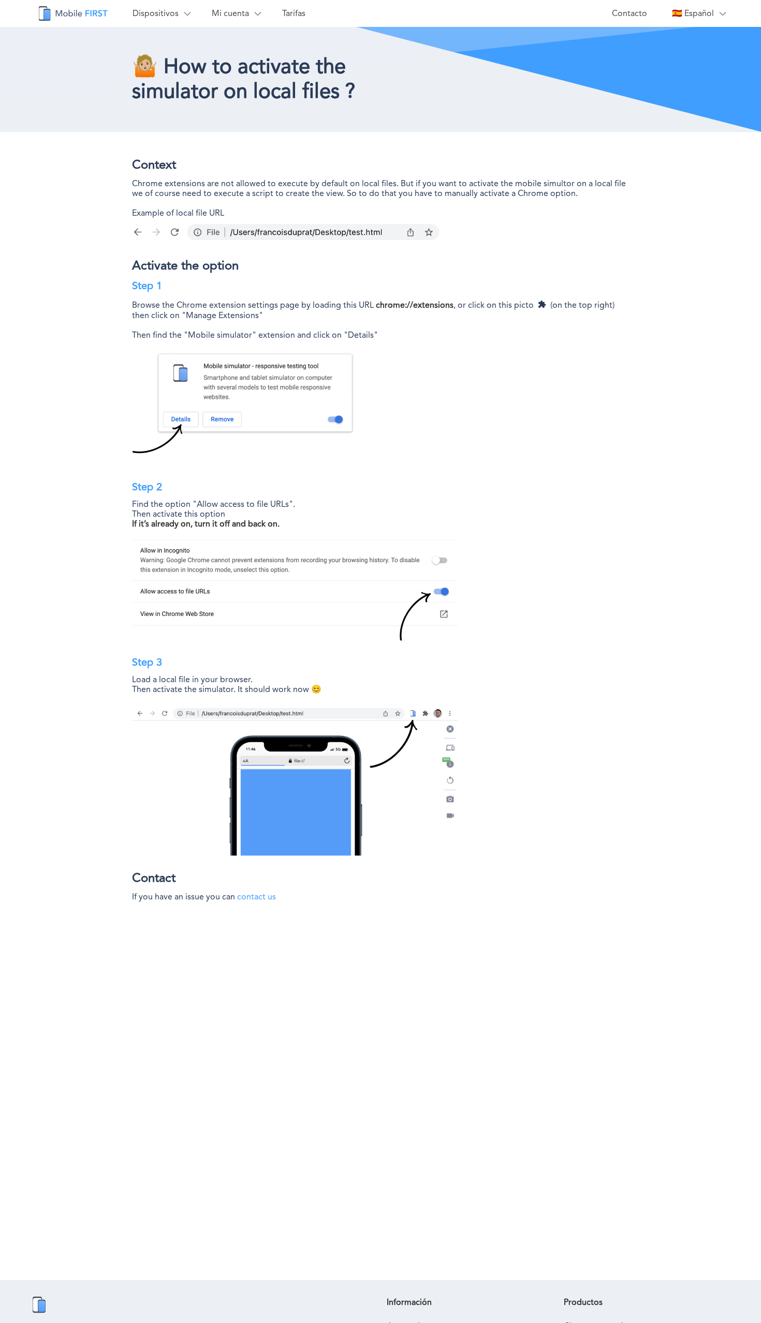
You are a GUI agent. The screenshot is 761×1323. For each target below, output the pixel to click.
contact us (256, 896)
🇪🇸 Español (693, 13)
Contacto (629, 13)
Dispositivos (156, 13)
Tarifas (293, 13)
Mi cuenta (230, 13)
